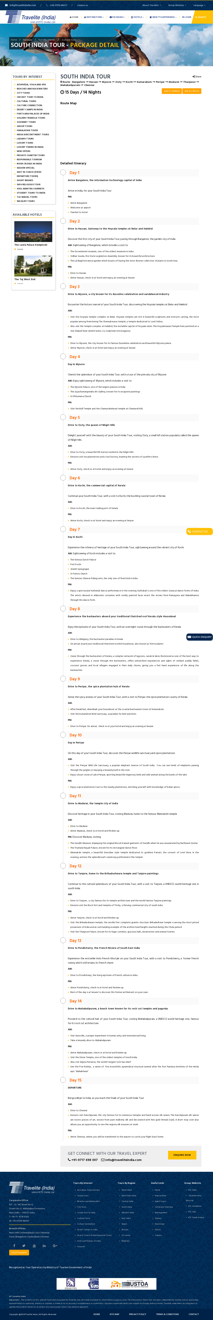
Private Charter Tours (31, 155)
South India (127, 1207)
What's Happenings (163, 17)
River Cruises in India (29, 164)
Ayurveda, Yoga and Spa (31, 84)
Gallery (158, 1218)
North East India (129, 1195)
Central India (127, 1201)
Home (75, 17)
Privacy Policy (137, 1314)
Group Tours (24, 126)
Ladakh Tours (25, 139)
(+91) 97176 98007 (58, 5)
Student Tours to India (31, 193)
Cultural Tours (68, 39)
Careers (158, 1235)
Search (201, 17)
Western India (128, 1212)
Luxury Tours (25, 143)
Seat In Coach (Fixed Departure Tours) (29, 174)
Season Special (26, 168)
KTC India (192, 1190)
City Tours (23, 93)
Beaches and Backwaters (32, 89)
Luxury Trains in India (30, 147)
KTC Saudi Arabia (196, 1217)
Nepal (124, 1224)
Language (199, 5)
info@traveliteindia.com (22, 5)
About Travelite (150, 5)
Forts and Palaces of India (33, 114)
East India (126, 1218)
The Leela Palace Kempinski (30, 245)
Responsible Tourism (29, 159)
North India (127, 1190)
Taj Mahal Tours (27, 197)
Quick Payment (19, 1252)
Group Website (176, 5)
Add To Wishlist (172, 91)
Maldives (126, 1241)
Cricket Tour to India (30, 97)
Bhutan (125, 1229)
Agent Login (160, 1201)
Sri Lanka (126, 1235)
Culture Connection (29, 105)
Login (187, 17)
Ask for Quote (192, 91)
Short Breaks (25, 180)
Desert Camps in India (30, 109)
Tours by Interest (46, 39)
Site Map (114, 1314)
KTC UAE (192, 1211)
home (14, 39)
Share (198, 77)
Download (159, 1224)
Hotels (138, 17)
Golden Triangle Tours (31, 118)
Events (158, 1229)
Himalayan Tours (27, 130)
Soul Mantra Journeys (30, 189)
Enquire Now (182, 1155)
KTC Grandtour (195, 1206)
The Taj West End (24, 279)
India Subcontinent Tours (33, 134)
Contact (194, 1314)
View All (81, 1246)
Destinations (94, 17)
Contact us (82, 5)
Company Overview (164, 1207)
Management (161, 1212)
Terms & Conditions (167, 1314)
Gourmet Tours (26, 122)
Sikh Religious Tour (28, 184)
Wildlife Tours (26, 201)
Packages (118, 17)
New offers (23, 151)
